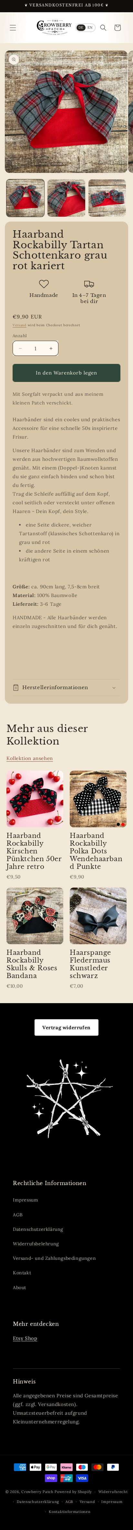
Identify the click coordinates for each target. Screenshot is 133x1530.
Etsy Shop (25, 1338)
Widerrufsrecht (113, 1491)
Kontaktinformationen (69, 1511)
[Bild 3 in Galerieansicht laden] (107, 198)
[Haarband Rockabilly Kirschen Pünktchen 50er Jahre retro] (34, 799)
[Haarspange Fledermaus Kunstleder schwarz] (98, 916)
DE (81, 27)
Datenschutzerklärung (38, 1229)
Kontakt (22, 1273)
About (19, 1287)
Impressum (25, 1200)
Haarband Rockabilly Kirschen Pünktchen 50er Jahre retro (33, 851)
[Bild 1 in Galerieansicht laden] (25, 198)
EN (90, 27)
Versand (19, 325)
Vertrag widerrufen (66, 1027)
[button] (13, 28)
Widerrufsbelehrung (36, 1244)
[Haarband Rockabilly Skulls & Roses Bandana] (34, 916)
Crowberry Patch (37, 1491)
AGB (18, 1215)
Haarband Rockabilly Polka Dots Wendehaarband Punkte (96, 851)
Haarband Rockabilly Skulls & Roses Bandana (31, 964)
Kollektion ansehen (29, 758)
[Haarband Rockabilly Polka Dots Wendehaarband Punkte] (98, 799)
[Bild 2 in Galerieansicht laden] (66, 198)
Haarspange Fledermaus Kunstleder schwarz (90, 964)
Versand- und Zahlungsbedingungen (54, 1258)
